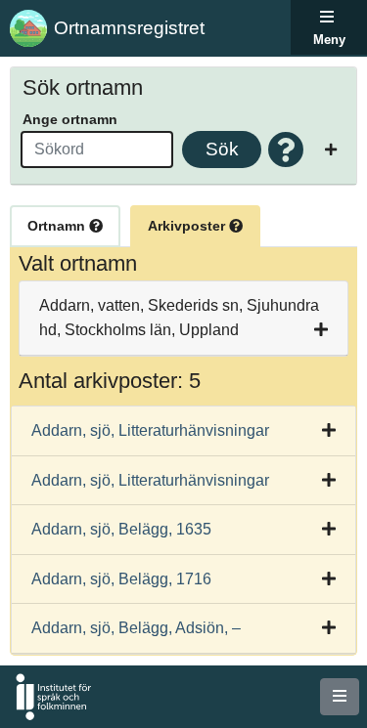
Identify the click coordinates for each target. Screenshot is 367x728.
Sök (222, 149)
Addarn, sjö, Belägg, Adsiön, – (136, 628)
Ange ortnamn (70, 119)
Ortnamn (58, 226)
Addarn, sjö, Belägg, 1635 (121, 529)
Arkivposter (188, 226)
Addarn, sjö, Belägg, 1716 (121, 579)
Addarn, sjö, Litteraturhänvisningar (150, 430)
